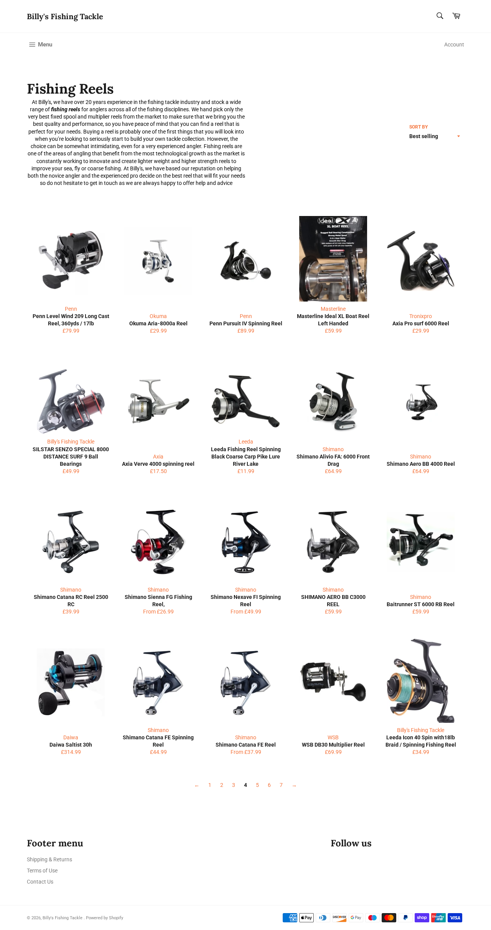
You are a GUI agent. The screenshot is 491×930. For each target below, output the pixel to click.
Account (454, 44)
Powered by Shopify (104, 917)
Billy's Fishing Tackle (65, 16)
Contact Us (40, 882)
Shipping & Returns (49, 859)
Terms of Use (42, 870)
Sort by (418, 127)
